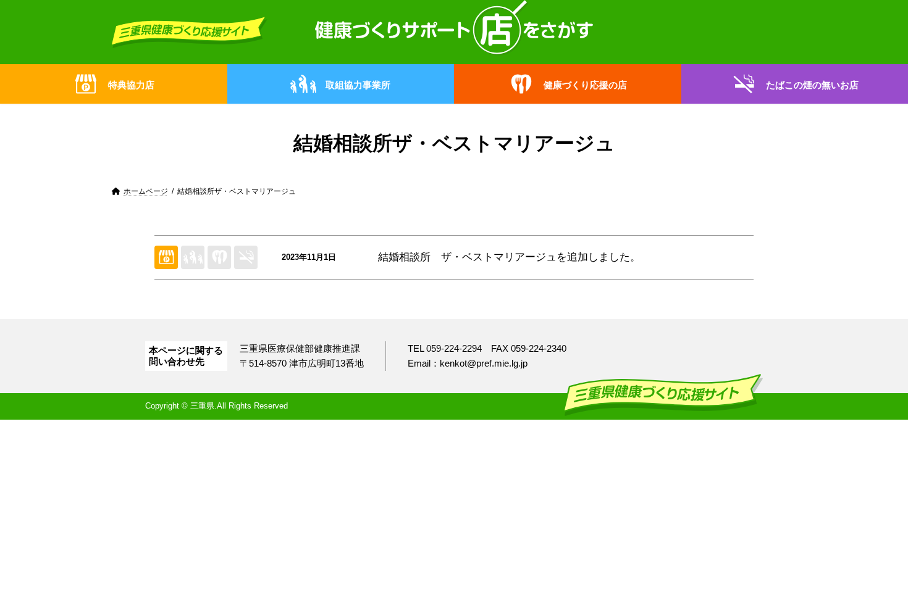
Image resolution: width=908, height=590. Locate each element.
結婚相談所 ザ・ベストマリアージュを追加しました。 (509, 257)
